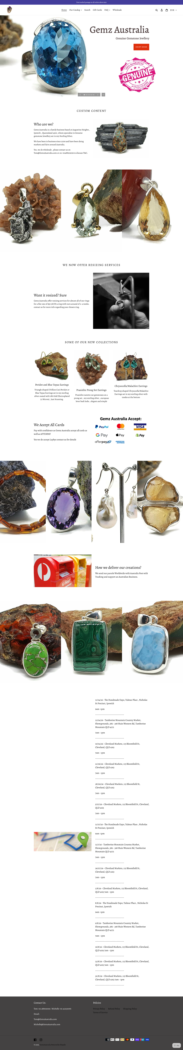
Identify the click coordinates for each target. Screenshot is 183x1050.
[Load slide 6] (94, 95)
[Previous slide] (80, 94)
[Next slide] (98, 94)
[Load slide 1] (84, 95)
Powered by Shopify (58, 1045)
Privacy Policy (99, 1008)
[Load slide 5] (92, 95)
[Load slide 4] (90, 95)
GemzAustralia (45, 1045)
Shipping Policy (130, 1008)
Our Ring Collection (135, 47)
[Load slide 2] (86, 95)
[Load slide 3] (88, 95)
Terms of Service (100, 1012)
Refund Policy (114, 1008)
